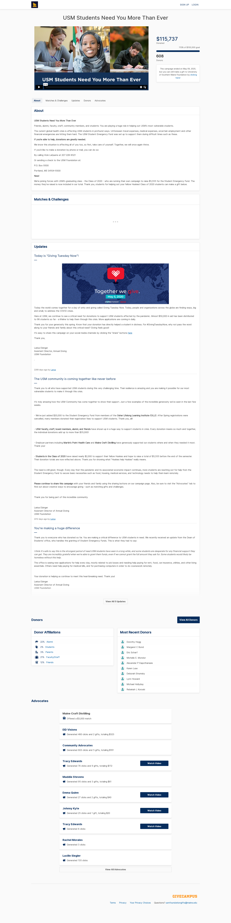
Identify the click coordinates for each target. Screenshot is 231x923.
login (195, 4)
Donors (87, 100)
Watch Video (154, 763)
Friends (49, 662)
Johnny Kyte (71, 808)
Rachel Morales (73, 840)
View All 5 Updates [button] (116, 601)
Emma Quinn (71, 792)
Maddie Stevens (73, 777)
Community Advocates (78, 745)
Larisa (53, 370)
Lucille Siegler (72, 855)
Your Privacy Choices (140, 902)
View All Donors (188, 620)
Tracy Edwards (72, 761)
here (130, 333)
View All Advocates (115, 869)
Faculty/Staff (53, 657)
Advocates (100, 100)
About (37, 100)
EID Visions (70, 729)
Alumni (50, 641)
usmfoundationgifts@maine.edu (181, 902)
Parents (49, 652)
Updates (75, 100)
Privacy (122, 902)
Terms (113, 902)
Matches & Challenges (57, 100)
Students (49, 647)
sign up (184, 4)
